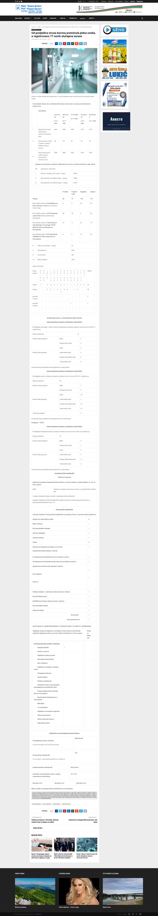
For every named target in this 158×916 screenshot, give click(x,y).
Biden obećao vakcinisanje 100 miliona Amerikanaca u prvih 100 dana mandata (63, 856)
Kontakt (125, 914)
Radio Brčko (36, 39)
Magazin (53, 18)
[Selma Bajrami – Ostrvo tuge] (79, 891)
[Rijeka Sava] (123, 891)
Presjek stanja (66, 804)
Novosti (27, 18)
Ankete (91, 18)
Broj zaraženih (47, 804)
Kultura (37, 18)
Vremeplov (73, 18)
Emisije (62, 18)
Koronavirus (38, 29)
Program (126, 1)
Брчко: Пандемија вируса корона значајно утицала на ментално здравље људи (41, 856)
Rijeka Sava (107, 907)
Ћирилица (140, 1)
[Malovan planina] (35, 891)
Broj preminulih (36, 804)
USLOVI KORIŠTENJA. (46, 798)
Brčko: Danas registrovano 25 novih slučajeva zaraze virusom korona (87, 856)
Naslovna (18, 18)
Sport (45, 18)
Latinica (132, 1)
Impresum (103, 1)
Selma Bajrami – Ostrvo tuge (69, 907)
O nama (119, 914)
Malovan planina (20, 907)
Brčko (33, 29)
